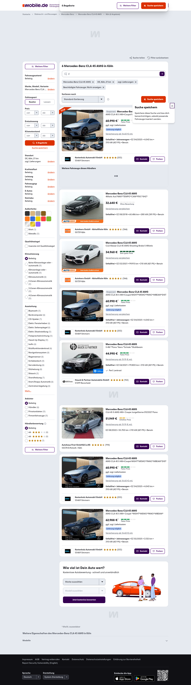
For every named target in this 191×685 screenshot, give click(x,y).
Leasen (47, 102)
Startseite (26, 14)
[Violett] (38, 224)
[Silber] (27, 224)
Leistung (29, 176)
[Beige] (32, 213)
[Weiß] (48, 213)
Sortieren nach (69, 94)
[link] (137, 57)
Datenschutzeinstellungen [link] (98, 659)
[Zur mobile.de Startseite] (47, 5)
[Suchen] (162, 74)
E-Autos (28, 191)
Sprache (26, 673)
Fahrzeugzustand (33, 75)
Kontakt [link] (65, 659)
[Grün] (48, 219)
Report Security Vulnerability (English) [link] (40, 663)
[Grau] (38, 213)
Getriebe (29, 198)
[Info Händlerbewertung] (45, 423)
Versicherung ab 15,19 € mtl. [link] (119, 359)
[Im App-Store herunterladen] (124, 678)
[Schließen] (172, 105)
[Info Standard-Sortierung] (108, 99)
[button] (40, 77)
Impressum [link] (27, 659)
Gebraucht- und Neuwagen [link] (45, 14)
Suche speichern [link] (40, 148)
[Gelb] (38, 219)
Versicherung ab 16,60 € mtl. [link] (119, 134)
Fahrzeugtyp (31, 183)
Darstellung (48, 673)
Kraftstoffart (31, 169)
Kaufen (32, 102)
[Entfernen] (92, 82)
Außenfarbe (30, 209)
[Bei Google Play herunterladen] (144, 678)
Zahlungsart (31, 97)
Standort (29, 155)
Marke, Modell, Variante (36, 86)
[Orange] (27, 219)
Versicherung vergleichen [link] (118, 208)
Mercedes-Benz (67, 14)
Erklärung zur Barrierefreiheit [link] (127, 659)
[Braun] (43, 213)
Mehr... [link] (28, 391)
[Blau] (32, 219)
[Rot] (43, 219)
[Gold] (32, 224)
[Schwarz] (27, 213)
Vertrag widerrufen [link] (51, 659)
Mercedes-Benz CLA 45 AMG (90, 14)
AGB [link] (37, 659)
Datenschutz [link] (78, 659)
